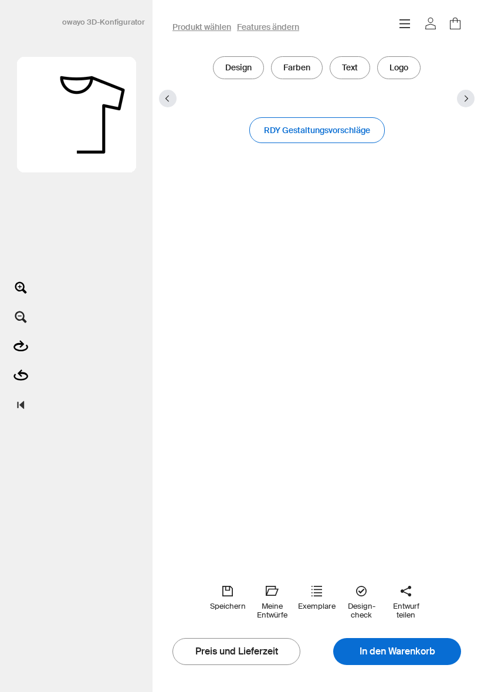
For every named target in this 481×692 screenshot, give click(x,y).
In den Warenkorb (397, 651)
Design (238, 67)
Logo (398, 67)
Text (350, 67)
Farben (296, 67)
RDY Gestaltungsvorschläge (317, 130)
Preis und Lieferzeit (236, 651)
